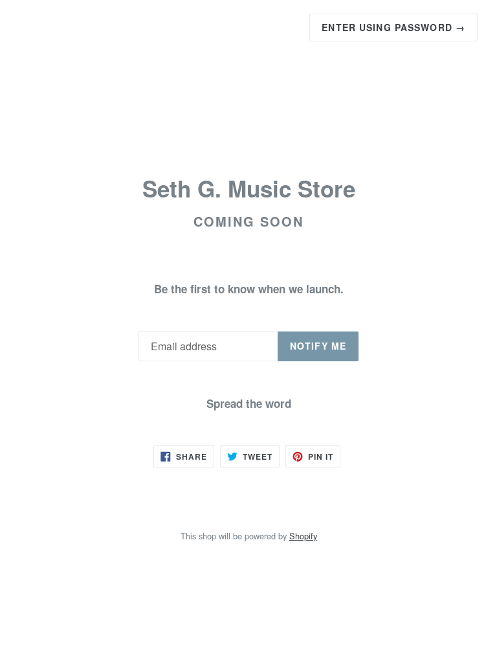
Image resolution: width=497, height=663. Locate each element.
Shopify (303, 536)
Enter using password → (393, 27)
